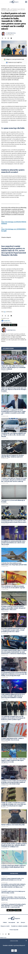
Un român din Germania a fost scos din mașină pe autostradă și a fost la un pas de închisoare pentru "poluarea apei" (13, 718)
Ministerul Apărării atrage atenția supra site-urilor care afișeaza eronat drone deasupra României (14, 389)
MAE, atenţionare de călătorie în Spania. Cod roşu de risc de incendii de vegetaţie (13, 586)
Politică (5, 922)
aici (5, 311)
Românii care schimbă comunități (19, 926)
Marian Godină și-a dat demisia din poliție (13, 824)
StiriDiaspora (3, 8)
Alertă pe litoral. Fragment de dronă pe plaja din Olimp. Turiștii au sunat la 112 (12, 456)
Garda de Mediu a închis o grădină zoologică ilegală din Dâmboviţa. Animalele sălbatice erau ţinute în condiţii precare (14, 845)
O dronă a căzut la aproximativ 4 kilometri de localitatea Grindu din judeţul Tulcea (13, 866)
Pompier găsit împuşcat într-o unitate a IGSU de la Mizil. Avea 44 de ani (12, 739)
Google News (7, 320)
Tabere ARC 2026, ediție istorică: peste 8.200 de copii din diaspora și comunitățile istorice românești (13, 367)
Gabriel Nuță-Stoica (11, 33)
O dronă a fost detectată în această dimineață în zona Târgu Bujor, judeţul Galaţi (14, 563)
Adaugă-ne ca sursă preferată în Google (15, 59)
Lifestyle (23, 922)
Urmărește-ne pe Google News (15, 62)
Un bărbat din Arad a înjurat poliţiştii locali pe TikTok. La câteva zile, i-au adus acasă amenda (13, 434)
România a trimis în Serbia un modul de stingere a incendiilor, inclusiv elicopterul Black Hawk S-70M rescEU (13, 608)
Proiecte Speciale (14, 929)
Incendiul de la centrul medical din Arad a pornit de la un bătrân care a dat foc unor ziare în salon (13, 542)
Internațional (12, 922)
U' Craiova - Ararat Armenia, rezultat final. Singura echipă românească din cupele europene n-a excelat (13, 760)
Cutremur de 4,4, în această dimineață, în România (13, 501)
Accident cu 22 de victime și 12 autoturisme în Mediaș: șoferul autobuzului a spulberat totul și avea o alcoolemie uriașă (13, 782)
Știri (8, 8)
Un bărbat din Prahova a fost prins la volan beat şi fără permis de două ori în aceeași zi (13, 521)
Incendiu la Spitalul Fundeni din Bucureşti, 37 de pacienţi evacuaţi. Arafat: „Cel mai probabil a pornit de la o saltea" (13, 630)
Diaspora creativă (5, 926)
